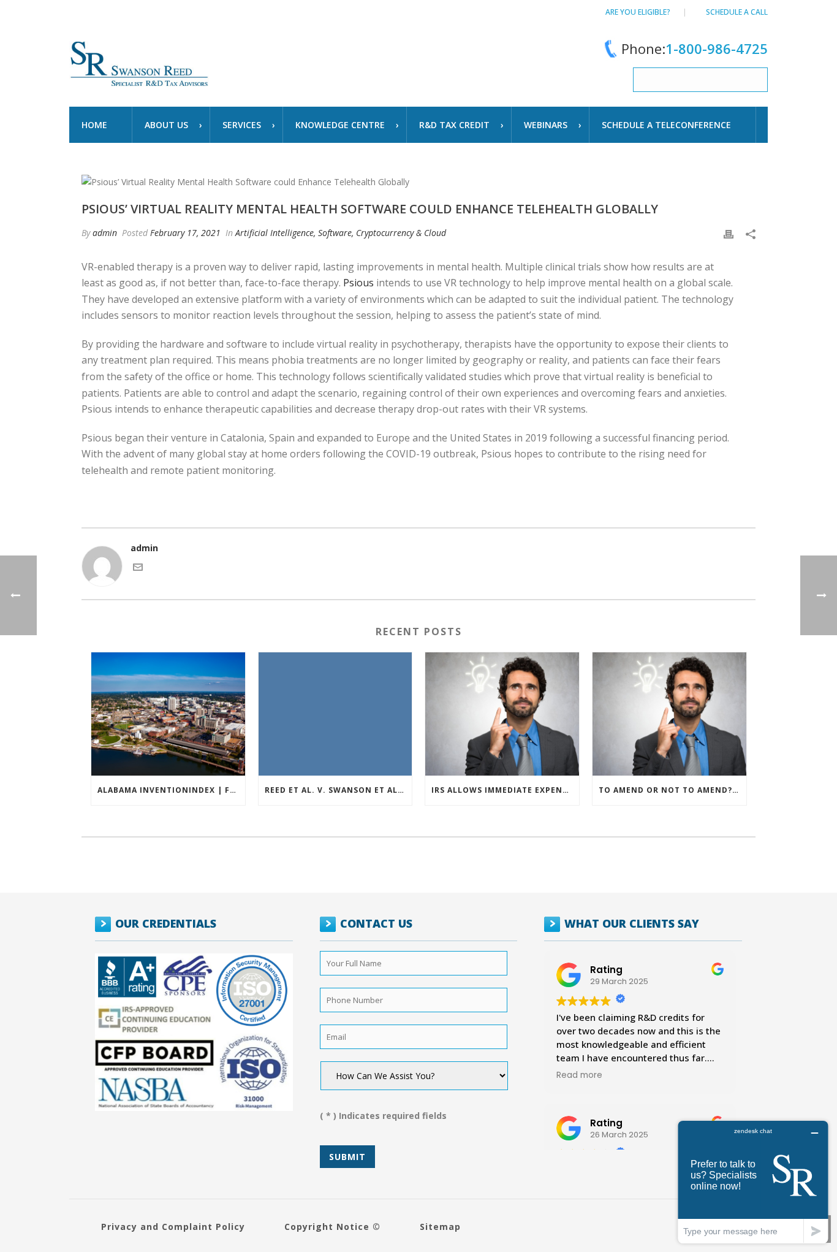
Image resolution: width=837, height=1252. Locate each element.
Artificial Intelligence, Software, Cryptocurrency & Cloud (340, 233)
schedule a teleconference (666, 125)
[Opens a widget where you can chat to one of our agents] (753, 1182)
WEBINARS (545, 125)
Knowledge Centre (340, 125)
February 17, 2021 (185, 233)
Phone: (694, 48)
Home (94, 125)
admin (105, 233)
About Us (166, 125)
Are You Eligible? (637, 12)
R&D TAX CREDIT (454, 125)
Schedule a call (737, 12)
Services (241, 125)
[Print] (728, 233)
